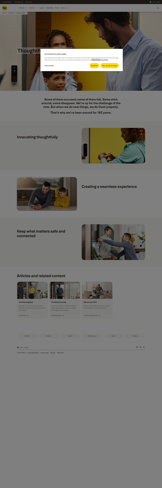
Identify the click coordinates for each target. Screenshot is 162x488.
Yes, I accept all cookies (109, 65)
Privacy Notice (104, 60)
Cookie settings (49, 65)
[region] (81, 60)
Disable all (94, 65)
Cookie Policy (95, 60)
